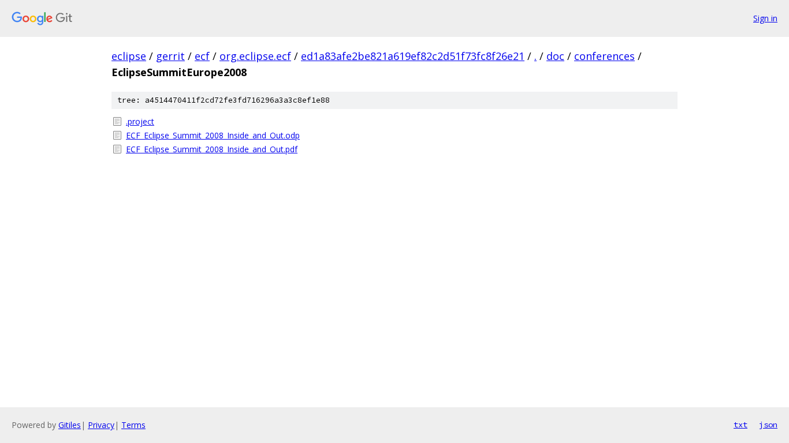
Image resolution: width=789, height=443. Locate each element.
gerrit (170, 56)
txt (740, 424)
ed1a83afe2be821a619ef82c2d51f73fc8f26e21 (412, 56)
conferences (604, 56)
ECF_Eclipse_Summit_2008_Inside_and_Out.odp (213, 135)
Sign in (765, 18)
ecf (202, 56)
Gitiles (69, 424)
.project (140, 121)
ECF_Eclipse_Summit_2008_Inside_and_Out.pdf (211, 149)
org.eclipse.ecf (255, 56)
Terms (133, 424)
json (768, 424)
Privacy (101, 424)
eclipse (128, 56)
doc (555, 56)
